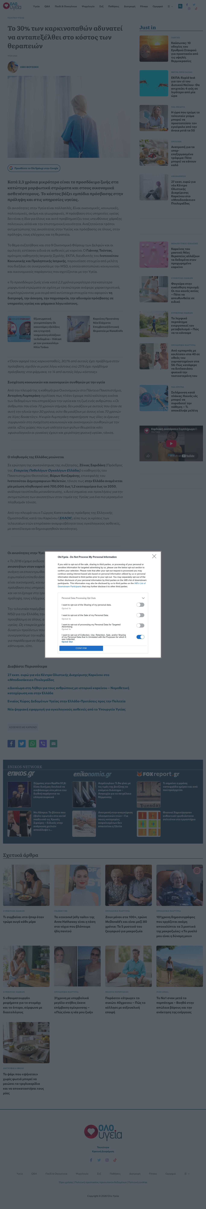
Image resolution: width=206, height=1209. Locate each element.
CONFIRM (81, 648)
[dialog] (103, 604)
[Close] (155, 557)
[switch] (140, 605)
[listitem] (103, 598)
